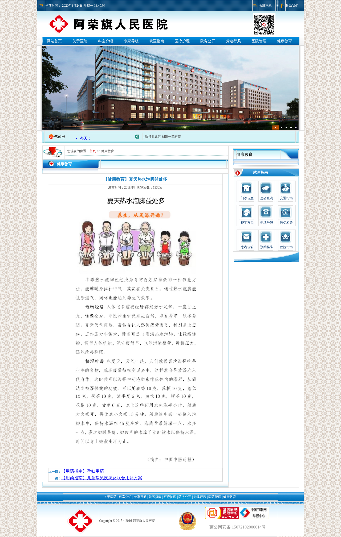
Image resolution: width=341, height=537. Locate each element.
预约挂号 (266, 247)
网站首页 (54, 41)
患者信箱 (247, 247)
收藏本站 (265, 5)
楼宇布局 (247, 222)
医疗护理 (182, 41)
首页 (93, 151)
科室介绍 (105, 41)
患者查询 (266, 198)
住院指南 (286, 247)
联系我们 (292, 5)
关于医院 (79, 41)
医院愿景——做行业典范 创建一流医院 (144, 137)
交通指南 (286, 198)
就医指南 (156, 41)
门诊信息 (247, 198)
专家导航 (131, 41)
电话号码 (266, 222)
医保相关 (286, 222)
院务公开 (207, 41)
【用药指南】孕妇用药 (82, 471)
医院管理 (258, 41)
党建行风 (233, 41)
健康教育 (284, 41)
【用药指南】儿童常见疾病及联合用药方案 (101, 478)
